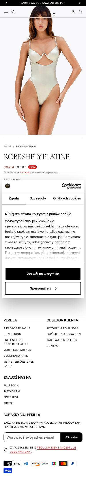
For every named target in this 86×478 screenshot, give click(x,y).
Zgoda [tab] (14, 198)
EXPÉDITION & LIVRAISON (64, 334)
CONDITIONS (12, 334)
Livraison (25, 172)
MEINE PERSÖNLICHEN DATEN (19, 363)
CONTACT (53, 345)
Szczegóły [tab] (38, 198)
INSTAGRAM (12, 391)
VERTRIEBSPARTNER (17, 349)
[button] (13, 11)
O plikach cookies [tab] (67, 198)
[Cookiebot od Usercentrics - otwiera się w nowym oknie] (62, 186)
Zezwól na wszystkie (43, 274)
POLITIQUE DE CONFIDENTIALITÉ (16, 342)
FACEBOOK (11, 385)
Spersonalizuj (40, 288)
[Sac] (79, 11)
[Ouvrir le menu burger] (6, 11)
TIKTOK (9, 403)
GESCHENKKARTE (16, 355)
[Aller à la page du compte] (73, 11)
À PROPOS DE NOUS (17, 328)
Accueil (7, 146)
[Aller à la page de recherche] (13, 11)
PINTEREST (11, 397)
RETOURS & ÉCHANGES (62, 328)
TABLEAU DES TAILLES (62, 339)
